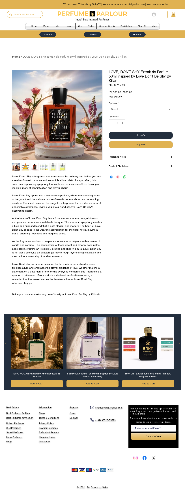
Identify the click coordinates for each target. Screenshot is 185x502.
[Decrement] (111, 123)
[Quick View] (37, 343)
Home (16, 56)
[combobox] (141, 109)
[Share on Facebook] (111, 177)
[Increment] (123, 123)
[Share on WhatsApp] (125, 177)
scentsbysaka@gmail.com (108, 408)
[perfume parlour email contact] (92, 407)
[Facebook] (144, 458)
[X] (153, 458)
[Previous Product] (6, 343)
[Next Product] (179, 343)
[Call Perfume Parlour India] (92, 420)
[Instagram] (135, 458)
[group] (92, 352)
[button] (173, 14)
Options (114, 103)
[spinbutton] (117, 123)
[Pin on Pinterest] (118, 177)
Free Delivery (115, 96)
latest (132, 411)
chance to (140, 422)
